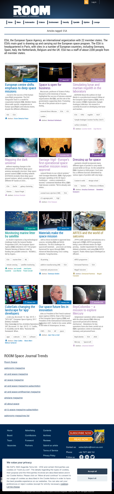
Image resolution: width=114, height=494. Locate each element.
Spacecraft (87, 342)
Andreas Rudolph (19, 195)
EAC (8, 114)
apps (8, 336)
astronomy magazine (14, 368)
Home (10, 22)
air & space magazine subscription (21, 409)
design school (93, 180)
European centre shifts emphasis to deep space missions (20, 88)
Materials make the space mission (51, 234)
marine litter (17, 259)
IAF (55, 331)
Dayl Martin (97, 129)
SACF (98, 114)
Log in (94, 2)
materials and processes (49, 269)
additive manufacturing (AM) (50, 264)
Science (42, 22)
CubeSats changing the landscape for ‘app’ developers (20, 310)
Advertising (30, 430)
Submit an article (50, 445)
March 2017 (65, 80)
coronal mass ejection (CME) (50, 193)
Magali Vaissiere (80, 269)
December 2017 (98, 155)
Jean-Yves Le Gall (54, 335)
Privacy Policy (49, 455)
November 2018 (98, 302)
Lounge (97, 22)
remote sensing (12, 264)
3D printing (44, 259)
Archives (47, 435)
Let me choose (13, 487)
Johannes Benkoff (88, 346)
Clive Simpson (52, 202)
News (19, 22)
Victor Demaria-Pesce (21, 118)
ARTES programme (80, 259)
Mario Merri (28, 341)
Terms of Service (50, 450)
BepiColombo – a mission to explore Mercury (84, 310)
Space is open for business (50, 86)
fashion (83, 185)
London (42, 116)
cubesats (16, 336)
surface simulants (80, 125)
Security (66, 22)
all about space (11, 403)
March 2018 (32, 155)
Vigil (57, 198)
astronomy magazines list (16, 415)
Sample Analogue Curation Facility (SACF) (89, 119)
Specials (76, 22)
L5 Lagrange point (46, 198)
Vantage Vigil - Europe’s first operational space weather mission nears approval (54, 164)
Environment (53, 22)
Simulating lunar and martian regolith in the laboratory (87, 88)
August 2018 (31, 228)
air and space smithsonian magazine (22, 391)
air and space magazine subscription (22, 385)
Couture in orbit (79, 180)
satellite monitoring (27, 264)
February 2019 (99, 80)
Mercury (77, 342)
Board (9, 435)
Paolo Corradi (28, 271)
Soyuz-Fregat (19, 191)
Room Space (10, 362)
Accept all (92, 471)
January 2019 (65, 228)
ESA (14, 114)
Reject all (92, 478)
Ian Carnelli (17, 268)
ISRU (82, 114)
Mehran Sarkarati (11, 343)
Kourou (9, 191)
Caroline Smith (86, 129)
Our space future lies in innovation (53, 308)
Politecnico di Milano (96, 185)
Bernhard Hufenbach (54, 120)
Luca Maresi (17, 271)
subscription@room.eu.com (91, 447)
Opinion (87, 22)
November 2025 (64, 155)
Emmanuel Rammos (81, 264)
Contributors (30, 435)
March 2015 (99, 228)
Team (9, 440)
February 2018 (31, 80)
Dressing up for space (87, 159)
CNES (42, 331)
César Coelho (18, 341)
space (62, 331)
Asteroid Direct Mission (48, 111)
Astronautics (29, 22)
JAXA (95, 336)
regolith (90, 114)
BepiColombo (79, 336)
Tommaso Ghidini (53, 273)
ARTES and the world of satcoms (88, 234)
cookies (64, 484)
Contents (47, 430)
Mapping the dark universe (16, 161)
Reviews (47, 440)
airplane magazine (13, 397)
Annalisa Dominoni (88, 189)
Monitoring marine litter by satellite (20, 234)
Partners (29, 445)
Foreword (29, 440)
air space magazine (14, 379)
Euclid (15, 186)
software (32, 336)
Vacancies (11, 445)
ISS (67, 111)
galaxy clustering (26, 186)
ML (26, 259)
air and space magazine (16, 374)
